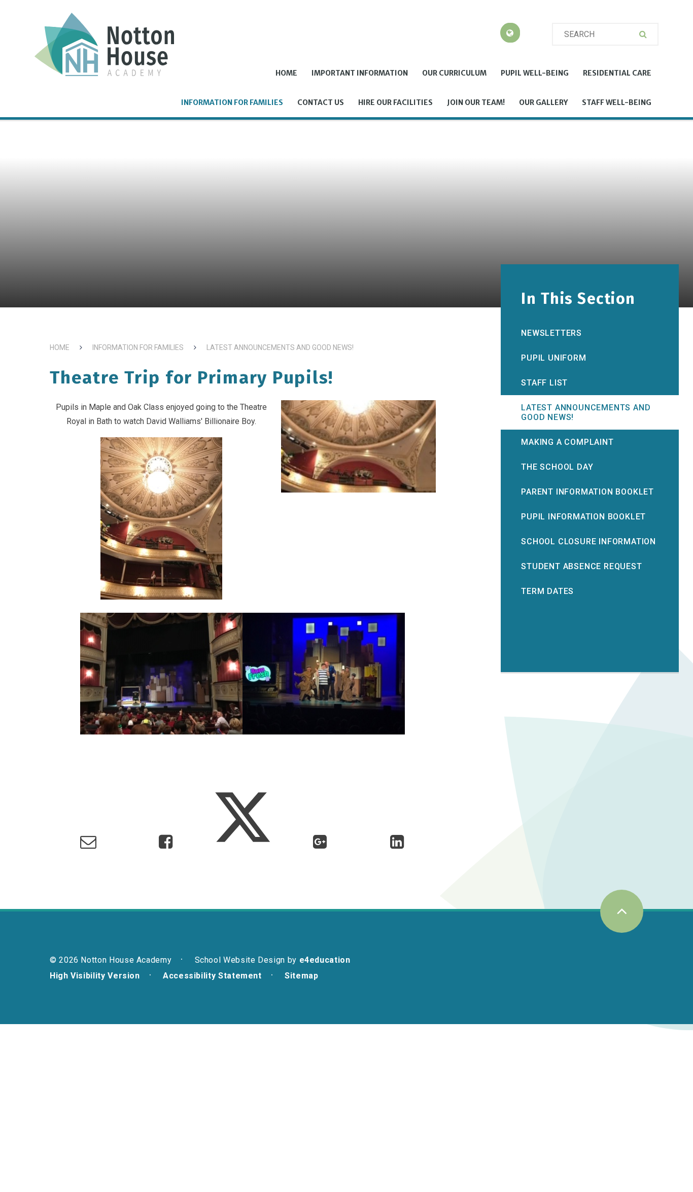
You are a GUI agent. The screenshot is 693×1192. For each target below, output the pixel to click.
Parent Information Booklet (587, 492)
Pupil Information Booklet (583, 516)
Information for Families (138, 347)
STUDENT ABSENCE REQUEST (581, 566)
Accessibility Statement (212, 975)
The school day (557, 467)
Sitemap (301, 975)
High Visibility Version (95, 975)
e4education (325, 960)
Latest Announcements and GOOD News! (280, 347)
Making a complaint (567, 442)
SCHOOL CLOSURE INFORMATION (588, 541)
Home (60, 347)
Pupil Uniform (553, 358)
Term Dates (547, 591)
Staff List (544, 383)
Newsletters (551, 333)
